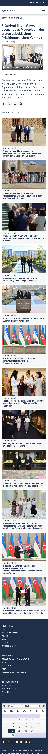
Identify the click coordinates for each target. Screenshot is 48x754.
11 (19, 723)
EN (37, 2)
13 (32, 723)
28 (38, 731)
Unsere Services (10, 689)
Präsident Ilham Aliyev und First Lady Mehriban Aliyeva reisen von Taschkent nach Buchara (23, 238)
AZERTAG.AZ (7, 626)
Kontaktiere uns (10, 682)
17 (13, 727)
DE (41, 2)
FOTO (4, 629)
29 (44, 731)
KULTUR (5, 643)
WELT (4, 669)
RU (34, 2)
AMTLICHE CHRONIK (12, 18)
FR (44, 2)
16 (7, 727)
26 (26, 731)
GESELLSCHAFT (9, 646)
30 (7, 735)
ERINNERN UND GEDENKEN (14, 672)
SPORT (4, 662)
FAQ (3, 695)
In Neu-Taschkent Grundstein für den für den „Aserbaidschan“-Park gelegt (23, 319)
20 (32, 727)
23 (7, 731)
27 (32, 731)
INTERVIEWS (7, 666)
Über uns (6, 685)
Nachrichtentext (9, 74)
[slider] (8, 67)
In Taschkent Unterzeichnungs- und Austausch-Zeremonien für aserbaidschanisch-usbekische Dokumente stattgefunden (22, 569)
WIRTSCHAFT (7, 656)
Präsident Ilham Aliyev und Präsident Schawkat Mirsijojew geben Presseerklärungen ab (20, 361)
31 (13, 735)
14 (38, 723)
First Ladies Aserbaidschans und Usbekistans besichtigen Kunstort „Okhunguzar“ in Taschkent (23, 403)
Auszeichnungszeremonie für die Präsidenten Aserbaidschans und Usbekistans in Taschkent (24, 612)
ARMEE (5, 639)
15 (44, 723)
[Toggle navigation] (43, 10)
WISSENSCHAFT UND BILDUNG (15, 659)
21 (38, 727)
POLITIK (5, 636)
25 (19, 731)
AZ (31, 2)
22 (44, 727)
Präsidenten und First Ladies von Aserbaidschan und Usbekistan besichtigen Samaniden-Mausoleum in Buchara (22, 153)
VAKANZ (5, 692)
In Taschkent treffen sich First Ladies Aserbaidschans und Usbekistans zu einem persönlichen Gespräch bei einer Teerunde (22, 525)
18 (19, 727)
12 (26, 723)
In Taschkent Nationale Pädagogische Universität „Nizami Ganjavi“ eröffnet (20, 279)
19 (26, 727)
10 (13, 723)
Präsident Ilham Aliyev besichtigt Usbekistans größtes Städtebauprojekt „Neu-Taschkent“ (23, 484)
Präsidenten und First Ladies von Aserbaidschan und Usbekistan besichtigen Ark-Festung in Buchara (22, 195)
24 (13, 731)
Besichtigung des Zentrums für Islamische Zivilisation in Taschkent (22, 444)
